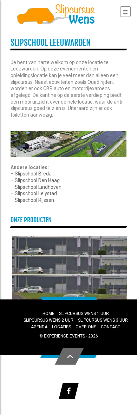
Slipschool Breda (33, 173)
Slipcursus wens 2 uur (48, 320)
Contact (110, 326)
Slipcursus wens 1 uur (84, 313)
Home (48, 313)
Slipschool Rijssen (34, 200)
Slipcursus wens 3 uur (103, 320)
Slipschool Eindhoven (38, 187)
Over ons (86, 326)
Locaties (61, 326)
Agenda (39, 326)
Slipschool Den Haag (37, 180)
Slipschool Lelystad (36, 193)
